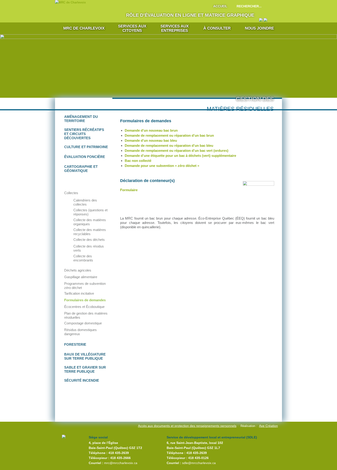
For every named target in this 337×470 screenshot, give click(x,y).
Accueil (220, 6)
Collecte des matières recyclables (89, 232)
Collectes (71, 193)
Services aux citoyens (132, 28)
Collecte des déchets (89, 240)
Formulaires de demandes (85, 300)
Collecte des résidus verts (88, 248)
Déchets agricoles (77, 270)
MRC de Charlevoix (84, 28)
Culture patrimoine (86, 147)
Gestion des (85, 182)
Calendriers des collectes (85, 202)
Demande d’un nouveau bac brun (151, 130)
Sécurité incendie (81, 380)
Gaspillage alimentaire (80, 277)
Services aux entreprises (174, 28)
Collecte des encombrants (83, 258)
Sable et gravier (85, 369)
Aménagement (81, 119)
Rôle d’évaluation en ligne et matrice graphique (190, 15)
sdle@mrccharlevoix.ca (199, 463)
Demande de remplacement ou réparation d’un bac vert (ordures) (176, 150)
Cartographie (81, 169)
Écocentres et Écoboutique (84, 307)
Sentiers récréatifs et (84, 134)
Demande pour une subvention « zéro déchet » (162, 166)
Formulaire (129, 190)
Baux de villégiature (85, 356)
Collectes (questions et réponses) (90, 212)
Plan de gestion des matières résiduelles (86, 315)
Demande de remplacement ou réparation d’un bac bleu (169, 145)
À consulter (217, 28)
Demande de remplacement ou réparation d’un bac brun (169, 135)
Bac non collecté (138, 161)
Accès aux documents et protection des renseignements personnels (187, 426)
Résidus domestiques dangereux (80, 332)
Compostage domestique (83, 323)
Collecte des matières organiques (89, 222)
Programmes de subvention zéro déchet (85, 286)
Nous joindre (259, 28)
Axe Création (268, 426)
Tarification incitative (79, 293)
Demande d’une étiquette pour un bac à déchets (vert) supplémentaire (180, 156)
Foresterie (75, 344)
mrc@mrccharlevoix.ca (120, 463)
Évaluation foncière (84, 157)
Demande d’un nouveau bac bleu (151, 140)
